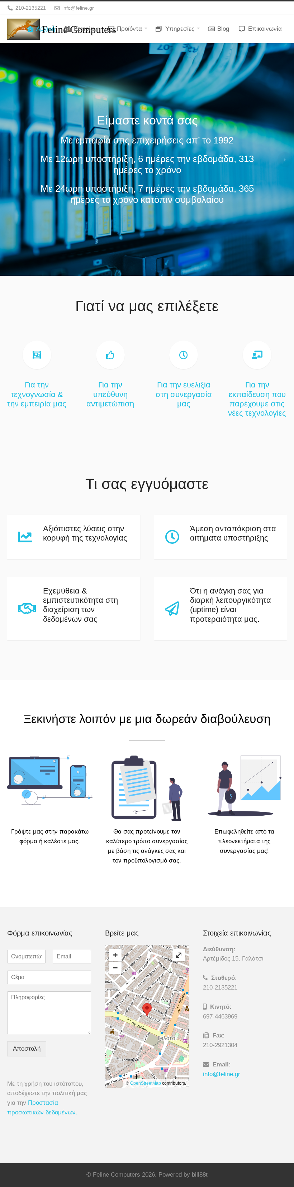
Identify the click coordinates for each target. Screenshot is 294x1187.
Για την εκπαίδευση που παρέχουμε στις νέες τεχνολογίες (257, 398)
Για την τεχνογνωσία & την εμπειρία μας (36, 394)
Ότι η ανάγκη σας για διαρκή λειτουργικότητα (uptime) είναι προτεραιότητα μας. (230, 605)
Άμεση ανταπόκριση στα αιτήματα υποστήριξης (233, 533)
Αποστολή (27, 1048)
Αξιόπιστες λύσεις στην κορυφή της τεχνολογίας (85, 533)
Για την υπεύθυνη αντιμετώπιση (110, 394)
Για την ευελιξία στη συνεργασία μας (184, 394)
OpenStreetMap (145, 1083)
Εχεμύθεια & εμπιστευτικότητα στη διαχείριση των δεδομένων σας (80, 605)
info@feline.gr (221, 1074)
